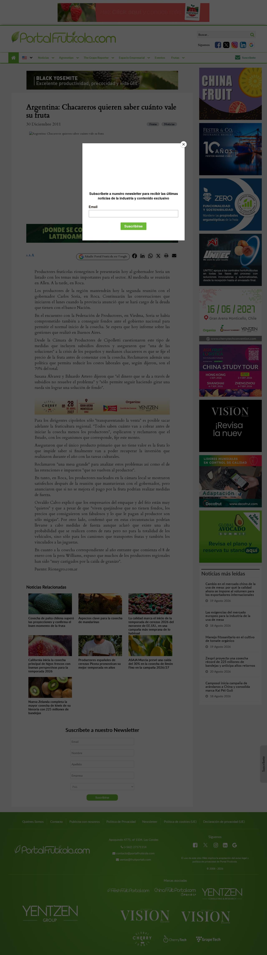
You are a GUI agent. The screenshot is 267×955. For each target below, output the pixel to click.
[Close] (183, 144)
